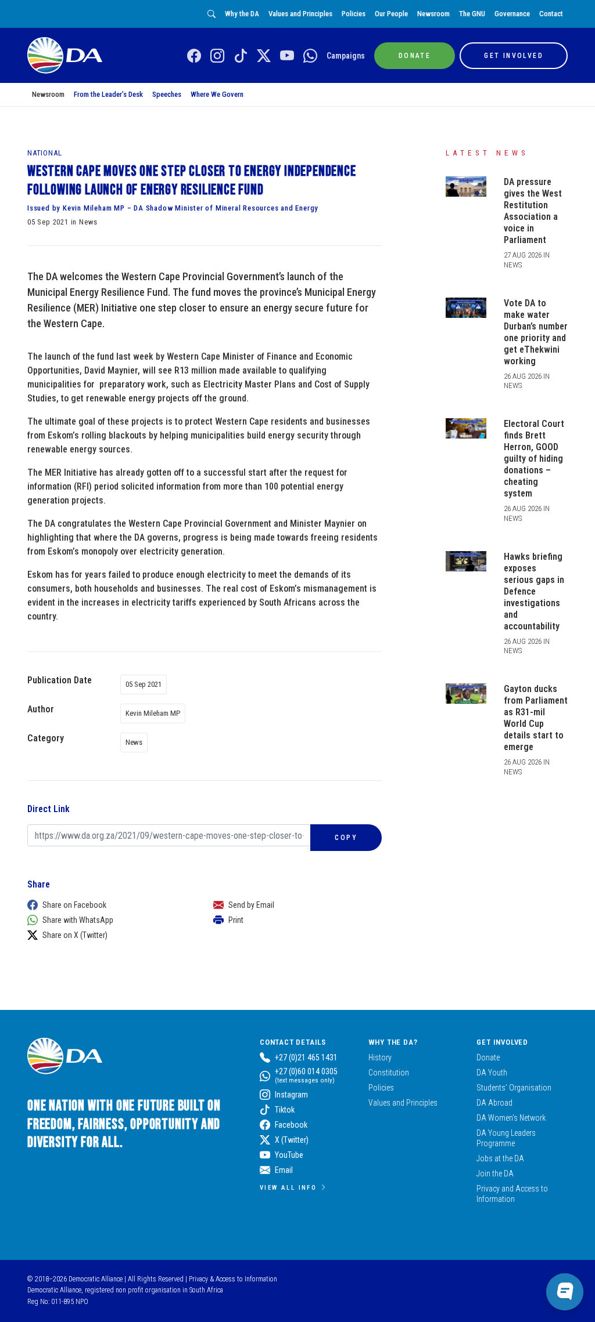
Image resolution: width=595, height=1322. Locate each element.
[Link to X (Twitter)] (264, 56)
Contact (551, 13)
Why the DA (242, 13)
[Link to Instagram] (217, 56)
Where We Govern (217, 94)
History (380, 1057)
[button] (108, 905)
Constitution (388, 1072)
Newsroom (433, 13)
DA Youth (491, 1072)
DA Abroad (494, 1102)
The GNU (472, 13)
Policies (353, 13)
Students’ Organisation (513, 1087)
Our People (391, 13)
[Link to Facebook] (194, 56)
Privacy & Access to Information (233, 1279)
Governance (512, 13)
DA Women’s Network (511, 1117)
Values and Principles (300, 13)
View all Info (288, 1187)
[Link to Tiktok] (241, 56)
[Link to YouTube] (287, 56)
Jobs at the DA (500, 1158)
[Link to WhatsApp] (310, 56)
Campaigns (346, 55)
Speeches (166, 94)
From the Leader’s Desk (108, 94)
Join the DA (495, 1173)
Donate (488, 1057)
